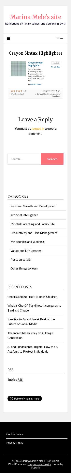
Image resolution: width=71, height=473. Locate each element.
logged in (38, 128)
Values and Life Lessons (25, 250)
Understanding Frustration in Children (32, 296)
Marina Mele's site (35, 17)
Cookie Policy (14, 434)
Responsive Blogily (39, 464)
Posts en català (20, 259)
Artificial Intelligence (24, 215)
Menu (60, 38)
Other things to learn (24, 268)
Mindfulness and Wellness (27, 241)
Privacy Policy (14, 442)
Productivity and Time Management (33, 233)
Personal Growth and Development (33, 206)
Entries (15, 379)
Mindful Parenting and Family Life (32, 224)
